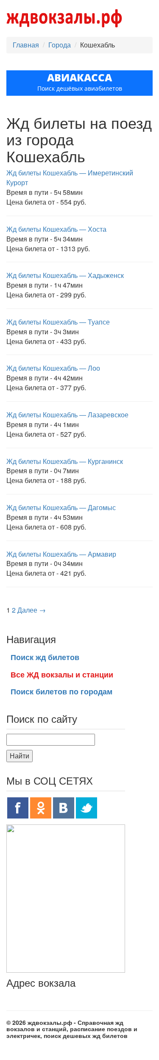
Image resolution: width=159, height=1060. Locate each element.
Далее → (31, 610)
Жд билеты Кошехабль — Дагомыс (61, 507)
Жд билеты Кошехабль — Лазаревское (67, 414)
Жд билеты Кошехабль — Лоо (53, 368)
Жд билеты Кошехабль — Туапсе (58, 322)
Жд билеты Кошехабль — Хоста (56, 229)
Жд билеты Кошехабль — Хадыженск (65, 275)
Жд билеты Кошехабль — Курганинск (64, 461)
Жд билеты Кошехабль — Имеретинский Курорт (69, 177)
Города (59, 45)
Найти (19, 755)
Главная (26, 45)
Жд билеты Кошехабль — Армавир (61, 554)
